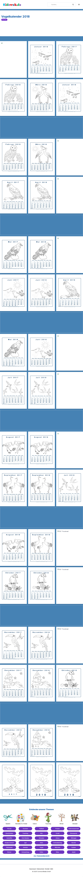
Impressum (32, 869)
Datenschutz (40, 869)
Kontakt (47, 869)
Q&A (51, 869)
